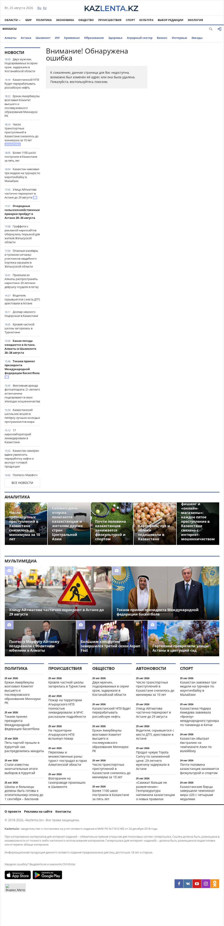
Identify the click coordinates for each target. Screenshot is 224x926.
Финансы (9, 29)
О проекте (13, 811)
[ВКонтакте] (188, 883)
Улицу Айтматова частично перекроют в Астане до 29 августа (20, 193)
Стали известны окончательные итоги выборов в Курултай (21, 768)
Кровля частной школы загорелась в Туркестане (19, 328)
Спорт (130, 20)
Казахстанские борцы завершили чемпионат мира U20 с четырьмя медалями (197, 793)
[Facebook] (179, 883)
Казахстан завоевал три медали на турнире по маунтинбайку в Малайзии (22, 175)
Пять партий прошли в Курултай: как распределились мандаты (24, 746)
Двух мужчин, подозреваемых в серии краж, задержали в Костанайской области (21, 65)
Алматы (10, 38)
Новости (14, 52)
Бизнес (162, 38)
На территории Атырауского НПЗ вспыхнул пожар (61, 734)
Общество (86, 20)
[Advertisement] (186, 113)
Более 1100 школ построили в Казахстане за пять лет (21, 156)
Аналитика (17, 497)
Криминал (72, 38)
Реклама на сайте (38, 811)
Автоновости (151, 668)
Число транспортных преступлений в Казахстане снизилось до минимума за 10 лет (21, 134)
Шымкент (43, 38)
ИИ (57, 38)
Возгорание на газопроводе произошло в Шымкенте (66, 782)
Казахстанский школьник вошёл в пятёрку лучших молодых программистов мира (22, 416)
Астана (26, 38)
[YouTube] (196, 883)
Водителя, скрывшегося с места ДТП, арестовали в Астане (22, 299)
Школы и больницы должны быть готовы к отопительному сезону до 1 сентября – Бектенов (24, 793)
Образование (94, 38)
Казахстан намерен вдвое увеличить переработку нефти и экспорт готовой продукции (22, 458)
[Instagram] (205, 883)
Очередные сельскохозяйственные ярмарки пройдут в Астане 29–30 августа (22, 212)
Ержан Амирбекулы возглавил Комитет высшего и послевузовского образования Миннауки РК (22, 106)
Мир (28, 20)
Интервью (179, 38)
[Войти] (219, 29)
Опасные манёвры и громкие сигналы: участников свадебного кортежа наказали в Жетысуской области (21, 258)
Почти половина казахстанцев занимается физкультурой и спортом (199, 768)
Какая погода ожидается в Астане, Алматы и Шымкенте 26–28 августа (20, 347)
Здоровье (115, 38)
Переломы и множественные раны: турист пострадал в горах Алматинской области (67, 758)
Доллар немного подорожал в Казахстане (21, 314)
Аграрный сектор (139, 38)
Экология (195, 20)
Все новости (22, 483)
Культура (146, 20)
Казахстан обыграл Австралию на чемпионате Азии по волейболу (196, 744)
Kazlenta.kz (12, 829)
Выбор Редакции (170, 20)
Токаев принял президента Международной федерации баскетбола (22, 367)
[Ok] (214, 883)
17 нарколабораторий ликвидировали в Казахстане (18, 436)
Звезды (197, 38)
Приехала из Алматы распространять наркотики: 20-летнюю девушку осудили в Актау (22, 281)
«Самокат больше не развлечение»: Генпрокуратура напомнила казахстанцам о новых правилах (155, 790)
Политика (44, 20)
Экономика (65, 20)
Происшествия (109, 20)
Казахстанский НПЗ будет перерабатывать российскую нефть (22, 83)
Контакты (63, 811)
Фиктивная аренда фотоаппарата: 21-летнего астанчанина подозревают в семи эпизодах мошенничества (22, 393)
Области (11, 20)
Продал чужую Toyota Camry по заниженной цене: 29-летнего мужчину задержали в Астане (153, 760)
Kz (45, 8)
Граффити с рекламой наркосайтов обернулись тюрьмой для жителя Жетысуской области (22, 234)
